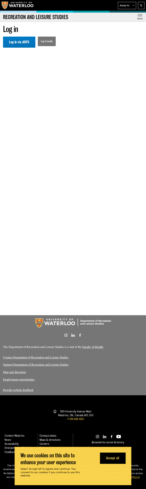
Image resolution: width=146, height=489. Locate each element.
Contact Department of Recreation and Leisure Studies (35, 357)
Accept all (112, 458)
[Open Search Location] (141, 5)
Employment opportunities (19, 379)
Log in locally (47, 41)
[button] (127, 5)
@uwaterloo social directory (108, 442)
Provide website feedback (18, 390)
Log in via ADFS (19, 42)
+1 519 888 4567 (75, 419)
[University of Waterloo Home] (18, 5)
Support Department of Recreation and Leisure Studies (36, 364)
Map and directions (14, 372)
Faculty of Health (92, 347)
